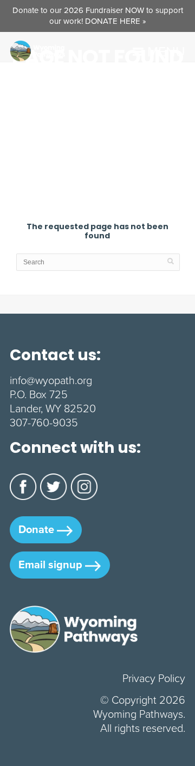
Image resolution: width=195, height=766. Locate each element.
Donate (37, 529)
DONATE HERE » (115, 21)
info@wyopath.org (51, 380)
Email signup (51, 564)
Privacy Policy (153, 678)
